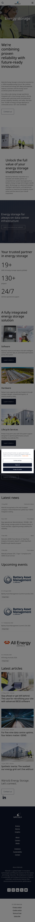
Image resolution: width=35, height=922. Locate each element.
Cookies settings (17, 460)
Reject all (17, 465)
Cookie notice (25, 455)
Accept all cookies (17, 469)
